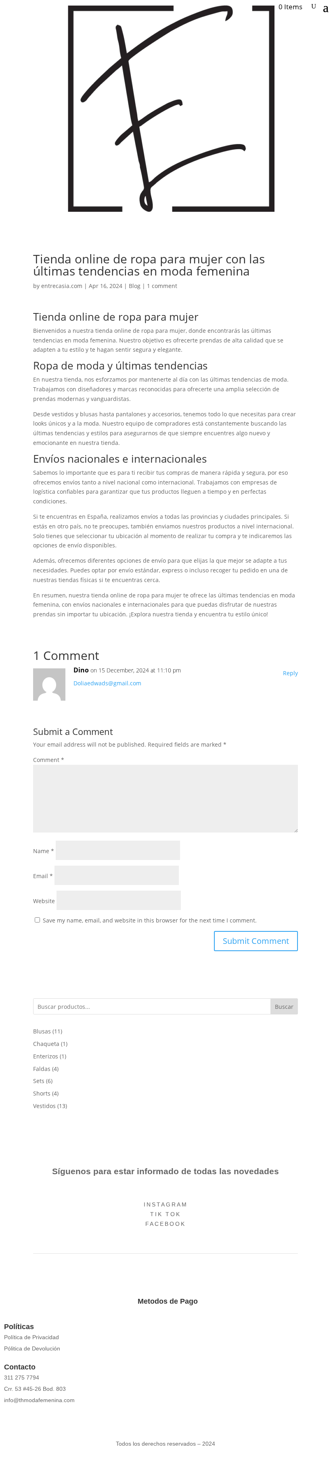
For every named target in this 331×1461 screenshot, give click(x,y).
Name (43, 851)
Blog (134, 286)
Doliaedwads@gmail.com (107, 683)
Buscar (284, 1006)
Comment (48, 760)
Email (43, 876)
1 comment (162, 286)
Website (44, 901)
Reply (290, 673)
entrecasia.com (61, 286)
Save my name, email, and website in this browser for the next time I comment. (150, 920)
